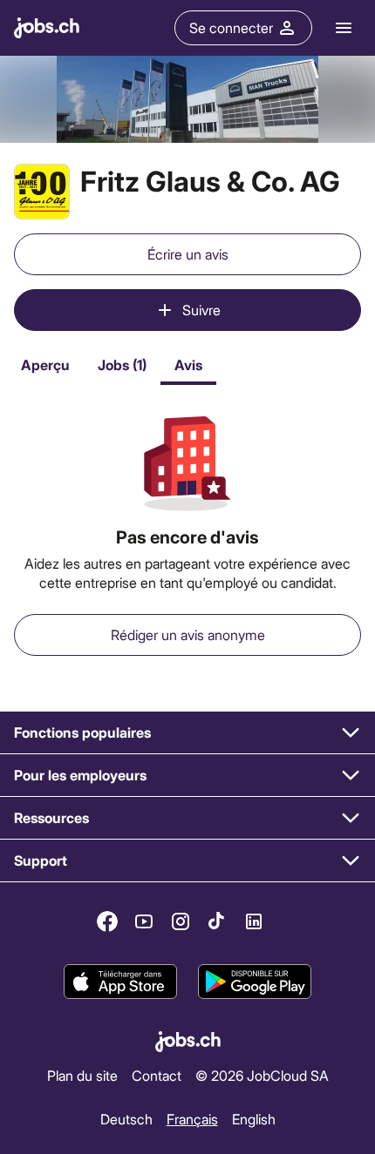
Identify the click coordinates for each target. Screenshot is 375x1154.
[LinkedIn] (253, 921)
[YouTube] (144, 921)
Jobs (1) (122, 364)
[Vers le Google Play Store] (254, 981)
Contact (156, 1075)
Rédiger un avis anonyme (188, 634)
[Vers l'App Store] (120, 981)
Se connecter (231, 27)
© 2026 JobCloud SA (262, 1075)
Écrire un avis (187, 254)
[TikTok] (217, 921)
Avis (188, 364)
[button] (187, 733)
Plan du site (82, 1075)
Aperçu (45, 364)
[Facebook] (107, 921)
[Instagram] (180, 921)
